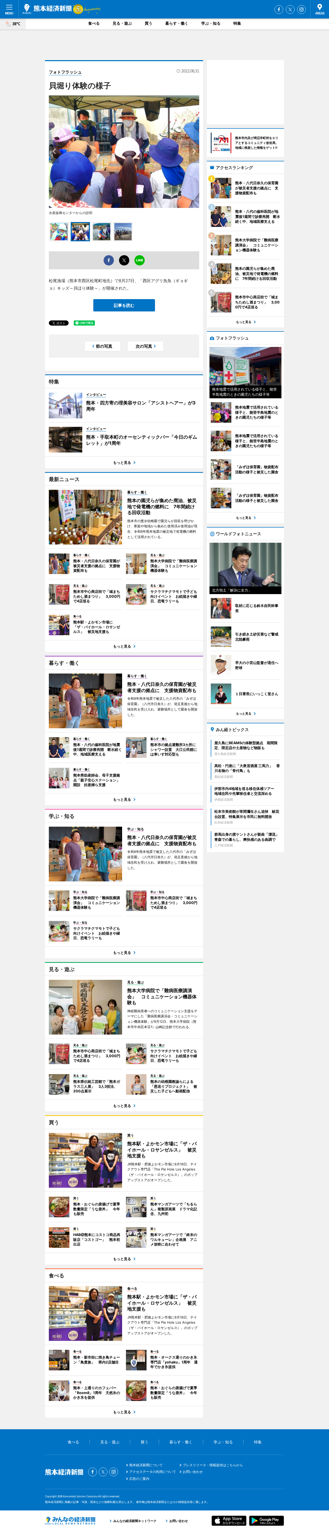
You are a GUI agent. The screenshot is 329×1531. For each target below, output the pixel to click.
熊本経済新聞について (146, 1465)
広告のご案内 (139, 1479)
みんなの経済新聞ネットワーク (70, 1521)
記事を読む (124, 305)
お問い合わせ (193, 1472)
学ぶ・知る (211, 23)
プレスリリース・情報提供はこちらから (213, 1465)
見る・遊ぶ (122, 23)
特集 (237, 23)
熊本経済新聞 (47, 9)
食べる (94, 23)
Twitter (290, 9)
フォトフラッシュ (65, 72)
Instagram (301, 9)
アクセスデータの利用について (152, 1472)
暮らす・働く (176, 23)
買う (148, 23)
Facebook (279, 9)
